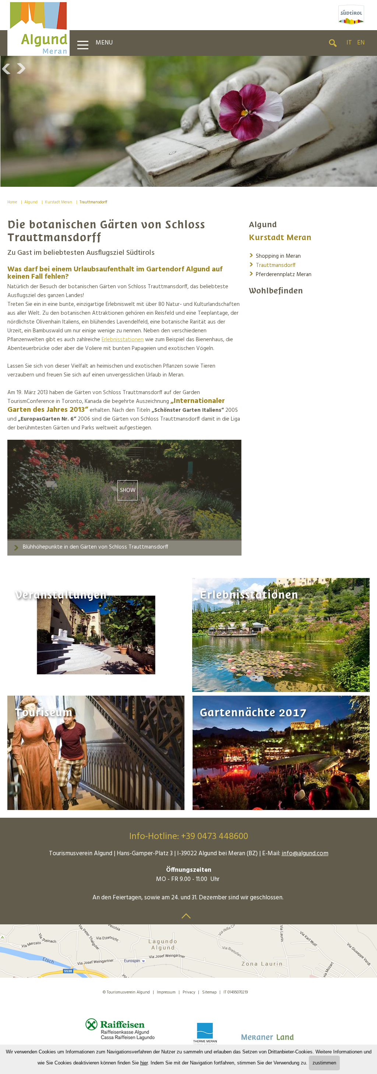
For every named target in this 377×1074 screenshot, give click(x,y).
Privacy (189, 992)
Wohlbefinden (276, 290)
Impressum (166, 992)
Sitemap (209, 992)
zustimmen (324, 1063)
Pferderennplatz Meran (280, 274)
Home (12, 202)
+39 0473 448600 (214, 836)
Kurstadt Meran (58, 202)
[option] (188, 121)
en (360, 43)
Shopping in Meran (275, 255)
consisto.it (265, 991)
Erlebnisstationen (123, 339)
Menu (104, 43)
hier (144, 1063)
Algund (31, 202)
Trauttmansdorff (93, 202)
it (349, 43)
